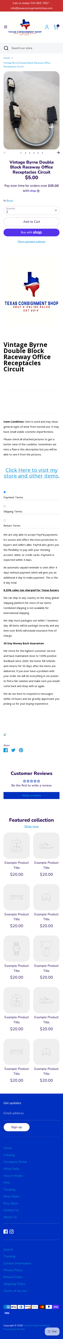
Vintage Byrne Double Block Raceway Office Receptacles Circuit (27, 64)
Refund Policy (13, 1277)
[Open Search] (6, 48)
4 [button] (33, 152)
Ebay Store (11, 1196)
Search (8, 1249)
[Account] (46, 26)
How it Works (13, 1176)
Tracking (9, 1189)
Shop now (31, 826)
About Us (10, 1217)
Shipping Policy (14, 1284)
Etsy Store (11, 1203)
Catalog (9, 1155)
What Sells (11, 1169)
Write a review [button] (31, 795)
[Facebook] (6, 1231)
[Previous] (5, 152)
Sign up (16, 1127)
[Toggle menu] (4, 27)
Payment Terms (13, 497)
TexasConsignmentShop (36, 1325)
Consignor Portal (15, 1162)
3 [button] (29, 152)
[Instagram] (11, 1231)
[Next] (58, 152)
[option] (31, 110)
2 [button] (25, 152)
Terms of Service (15, 1291)
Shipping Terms (13, 511)
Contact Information (17, 1263)
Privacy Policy (13, 1270)
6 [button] (42, 152)
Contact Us (11, 1210)
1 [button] (21, 153)
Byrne (10, 200)
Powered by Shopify (14, 1329)
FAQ (7, 1182)
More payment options (32, 241)
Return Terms (12, 525)
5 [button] (38, 152)
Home (7, 58)
